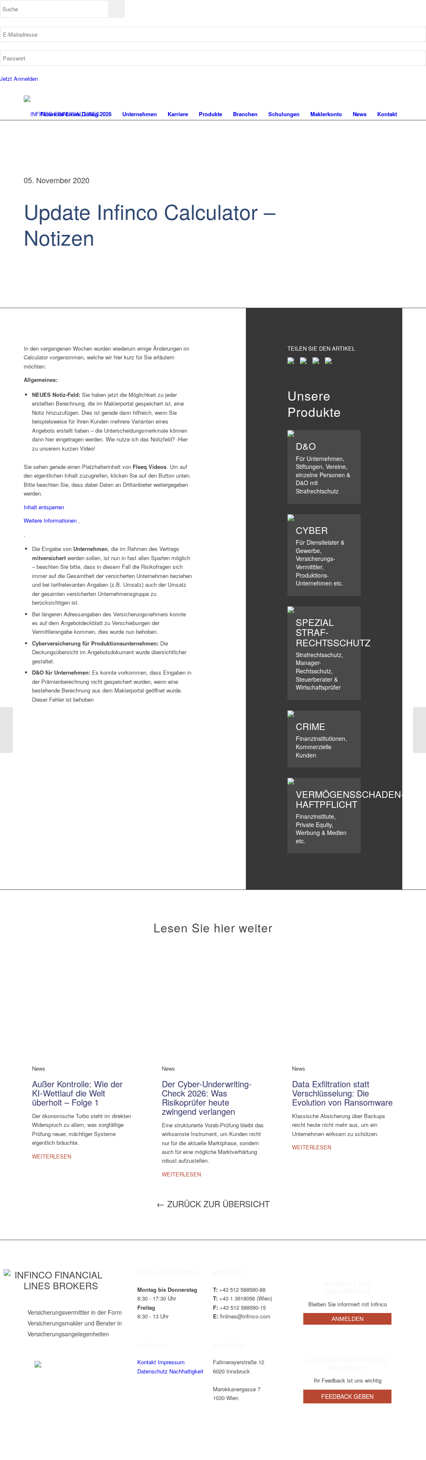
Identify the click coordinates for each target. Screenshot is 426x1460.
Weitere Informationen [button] (50, 520)
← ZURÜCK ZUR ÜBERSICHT (213, 1204)
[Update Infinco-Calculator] (6, 730)
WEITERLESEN (51, 1156)
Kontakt (146, 1362)
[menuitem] (76, 114)
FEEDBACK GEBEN (347, 1396)
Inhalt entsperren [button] (44, 507)
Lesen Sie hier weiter (213, 927)
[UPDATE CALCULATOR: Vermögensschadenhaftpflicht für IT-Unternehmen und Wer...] (419, 730)
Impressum (171, 1362)
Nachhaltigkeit (186, 1371)
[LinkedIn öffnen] (37, 1364)
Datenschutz (152, 1371)
